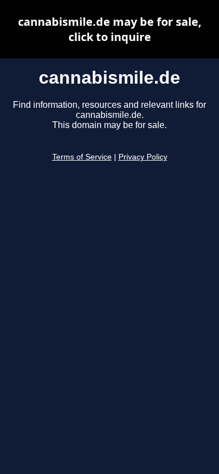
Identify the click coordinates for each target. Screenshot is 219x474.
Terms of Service (82, 157)
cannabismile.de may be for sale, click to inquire (110, 29)
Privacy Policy (142, 157)
